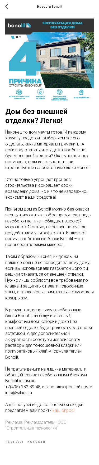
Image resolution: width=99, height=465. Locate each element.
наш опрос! (63, 410)
